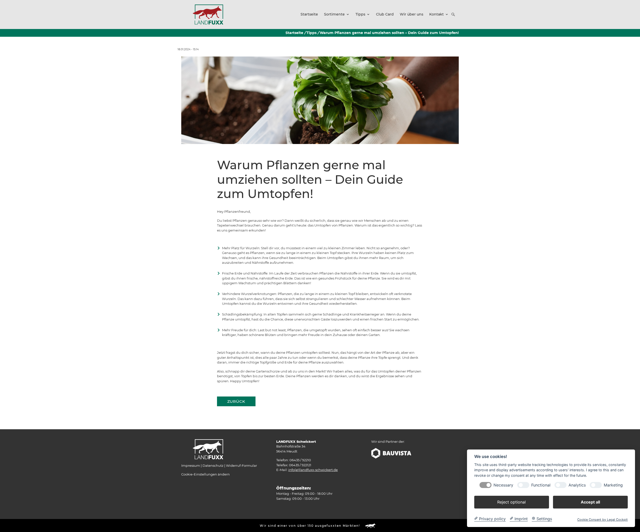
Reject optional (511, 501)
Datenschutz (213, 466)
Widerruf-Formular (241, 466)
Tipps (311, 32)
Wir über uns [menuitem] (411, 14)
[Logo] (208, 14)
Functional (540, 484)
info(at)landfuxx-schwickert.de (313, 470)
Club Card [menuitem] (385, 14)
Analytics (577, 484)
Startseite (294, 32)
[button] (453, 14)
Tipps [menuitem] (360, 14)
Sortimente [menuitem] (334, 14)
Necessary (503, 484)
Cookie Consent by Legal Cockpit (602, 519)
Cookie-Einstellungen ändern (205, 474)
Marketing (613, 484)
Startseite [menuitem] (309, 14)
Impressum (190, 466)
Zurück (236, 401)
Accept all (590, 501)
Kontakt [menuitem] (436, 14)
